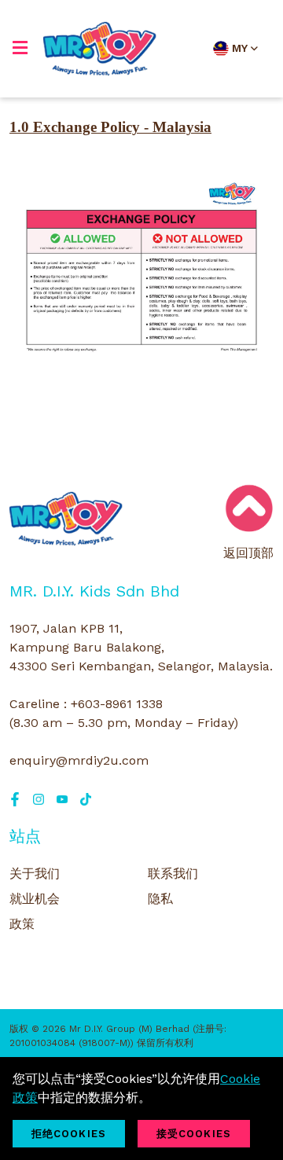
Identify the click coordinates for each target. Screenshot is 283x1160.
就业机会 (34, 898)
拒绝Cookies (68, 1134)
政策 (22, 923)
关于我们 (34, 873)
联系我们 (173, 873)
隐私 (160, 898)
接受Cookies (193, 1134)
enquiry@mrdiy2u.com (79, 760)
